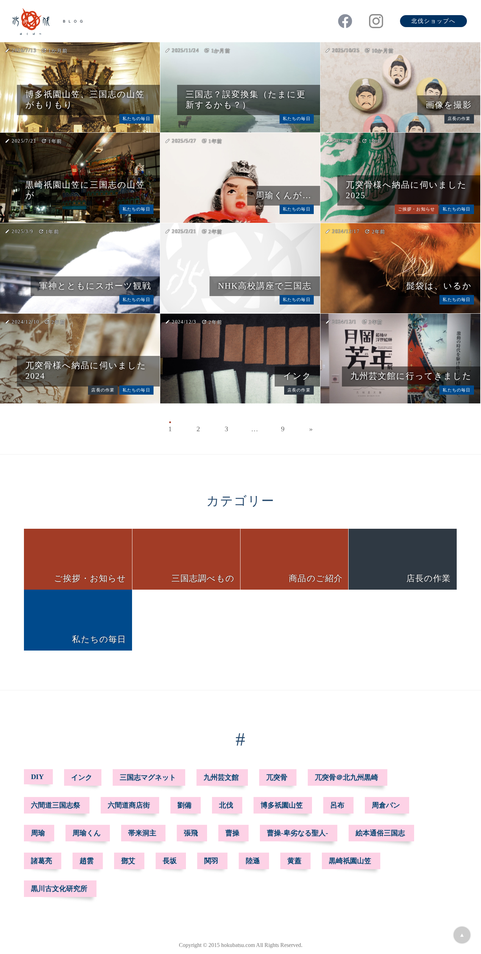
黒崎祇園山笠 (350, 861)
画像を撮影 (449, 104)
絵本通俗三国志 (380, 833)
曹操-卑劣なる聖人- (297, 833)
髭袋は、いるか (439, 285)
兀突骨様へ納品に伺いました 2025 (406, 190)
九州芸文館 (221, 777)
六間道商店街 (129, 805)
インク (297, 376)
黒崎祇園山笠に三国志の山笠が (85, 190)
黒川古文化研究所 (59, 888)
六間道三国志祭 (55, 805)
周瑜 (38, 833)
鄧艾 (128, 861)
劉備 (184, 805)
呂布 (337, 805)
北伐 (226, 805)
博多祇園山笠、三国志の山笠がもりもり (85, 99)
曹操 (232, 833)
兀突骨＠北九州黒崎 (346, 777)
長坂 (170, 861)
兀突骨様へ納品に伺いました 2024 (85, 371)
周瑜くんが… (284, 195)
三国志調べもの (203, 578)
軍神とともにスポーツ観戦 (95, 285)
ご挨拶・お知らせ (416, 209)
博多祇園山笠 (282, 805)
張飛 (191, 833)
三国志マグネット (148, 777)
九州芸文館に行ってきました (411, 376)
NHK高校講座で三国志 (265, 285)
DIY (37, 776)
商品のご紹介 (316, 578)
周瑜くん (87, 833)
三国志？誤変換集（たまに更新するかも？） (246, 99)
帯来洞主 (142, 833)
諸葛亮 (41, 861)
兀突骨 (276, 777)
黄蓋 (294, 861)
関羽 (211, 861)
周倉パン (386, 805)
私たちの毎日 (136, 118)
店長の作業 (459, 118)
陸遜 (253, 861)
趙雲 (87, 861)
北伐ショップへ (433, 21)
